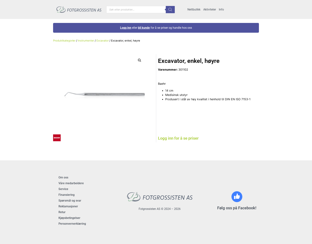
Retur (62, 212)
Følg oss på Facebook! (236, 208)
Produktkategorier (64, 40)
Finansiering (66, 195)
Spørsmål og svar (69, 200)
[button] (139, 60)
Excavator (102, 40)
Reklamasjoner (68, 206)
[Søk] (170, 9)
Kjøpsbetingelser (69, 218)
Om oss (63, 177)
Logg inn (125, 27)
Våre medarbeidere (71, 183)
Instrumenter (86, 40)
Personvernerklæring (72, 223)
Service (63, 189)
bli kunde (144, 27)
